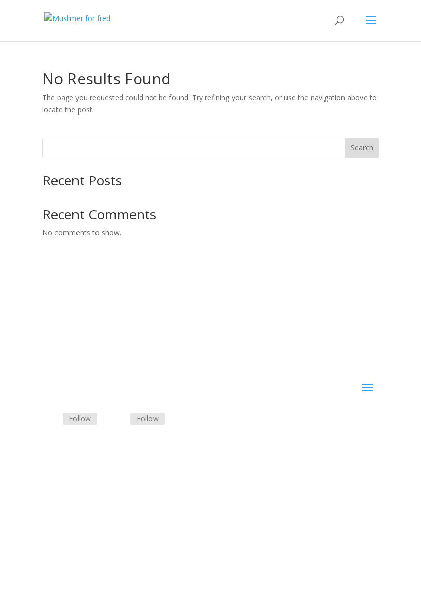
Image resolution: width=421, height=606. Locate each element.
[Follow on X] (118, 419)
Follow (80, 418)
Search (362, 148)
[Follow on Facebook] (50, 419)
